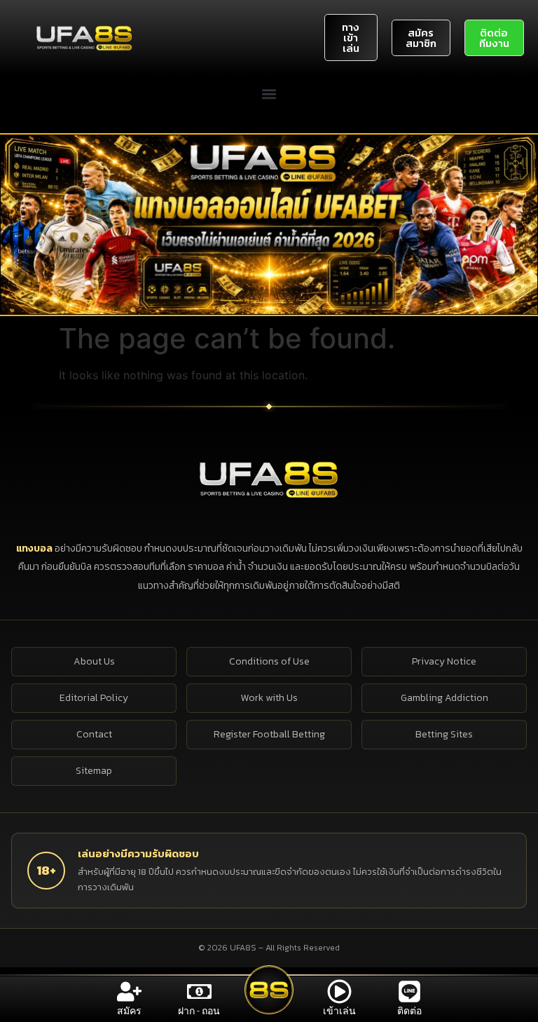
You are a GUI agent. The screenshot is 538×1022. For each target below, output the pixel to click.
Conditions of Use (269, 661)
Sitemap (94, 770)
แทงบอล (35, 548)
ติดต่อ (409, 1010)
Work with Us (269, 697)
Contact (94, 734)
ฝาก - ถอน (199, 1010)
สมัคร (129, 1010)
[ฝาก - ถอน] (199, 991)
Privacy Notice (444, 661)
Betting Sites (444, 734)
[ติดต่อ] (409, 991)
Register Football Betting (269, 734)
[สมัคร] (129, 991)
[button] (269, 93)
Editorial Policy (94, 697)
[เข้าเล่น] (339, 991)
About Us (94, 661)
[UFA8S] (269, 478)
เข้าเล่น (339, 1010)
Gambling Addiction (444, 697)
